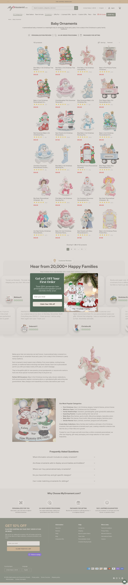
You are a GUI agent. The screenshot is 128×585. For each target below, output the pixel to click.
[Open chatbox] (124, 582)
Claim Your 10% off (47, 304)
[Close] (96, 275)
